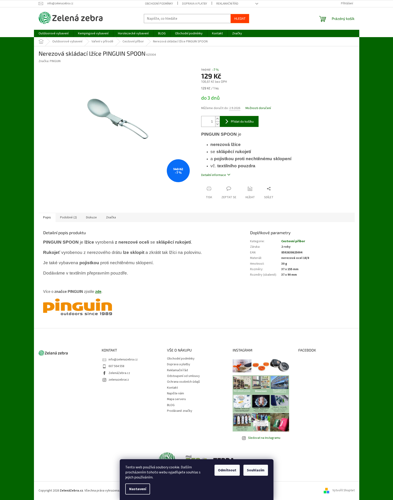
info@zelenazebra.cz (123, 359)
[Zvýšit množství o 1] (217, 118)
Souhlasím (256, 470)
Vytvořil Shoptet (343, 490)
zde (98, 292)
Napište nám (175, 393)
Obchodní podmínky (159, 4)
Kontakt (172, 387)
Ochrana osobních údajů (183, 381)
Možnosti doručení (258, 108)
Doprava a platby (194, 4)
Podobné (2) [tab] (68, 217)
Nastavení (137, 489)
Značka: (50, 61)
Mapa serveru (176, 399)
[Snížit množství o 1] (217, 124)
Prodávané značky (179, 411)
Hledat (239, 18)
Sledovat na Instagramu (264, 438)
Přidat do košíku (242, 121)
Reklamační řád (227, 4)
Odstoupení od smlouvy (183, 376)
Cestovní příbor (293, 241)
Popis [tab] (47, 217)
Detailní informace (213, 175)
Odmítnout (227, 470)
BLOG (171, 405)
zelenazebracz (119, 379)
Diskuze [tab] (91, 217)
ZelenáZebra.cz (119, 373)
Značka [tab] (111, 217)
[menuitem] (53, 33)
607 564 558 (116, 366)
